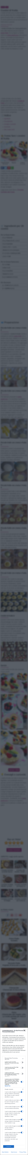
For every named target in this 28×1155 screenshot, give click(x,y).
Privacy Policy (22, 1152)
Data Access (14, 1152)
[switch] (22, 1062)
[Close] (24, 1030)
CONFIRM (8, 1146)
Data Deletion (5, 1152)
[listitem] (14, 1059)
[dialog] (14, 1091)
